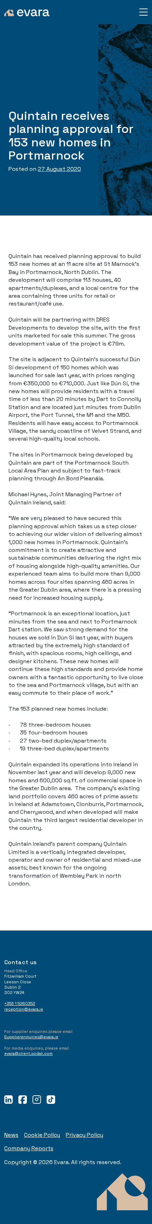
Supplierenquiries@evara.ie (31, 1036)
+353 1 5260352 (19, 1003)
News (11, 1135)
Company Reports (28, 1148)
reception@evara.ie (23, 1009)
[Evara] (26, 12)
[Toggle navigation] (143, 12)
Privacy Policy (84, 1135)
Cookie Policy (42, 1135)
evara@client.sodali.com (28, 1053)
